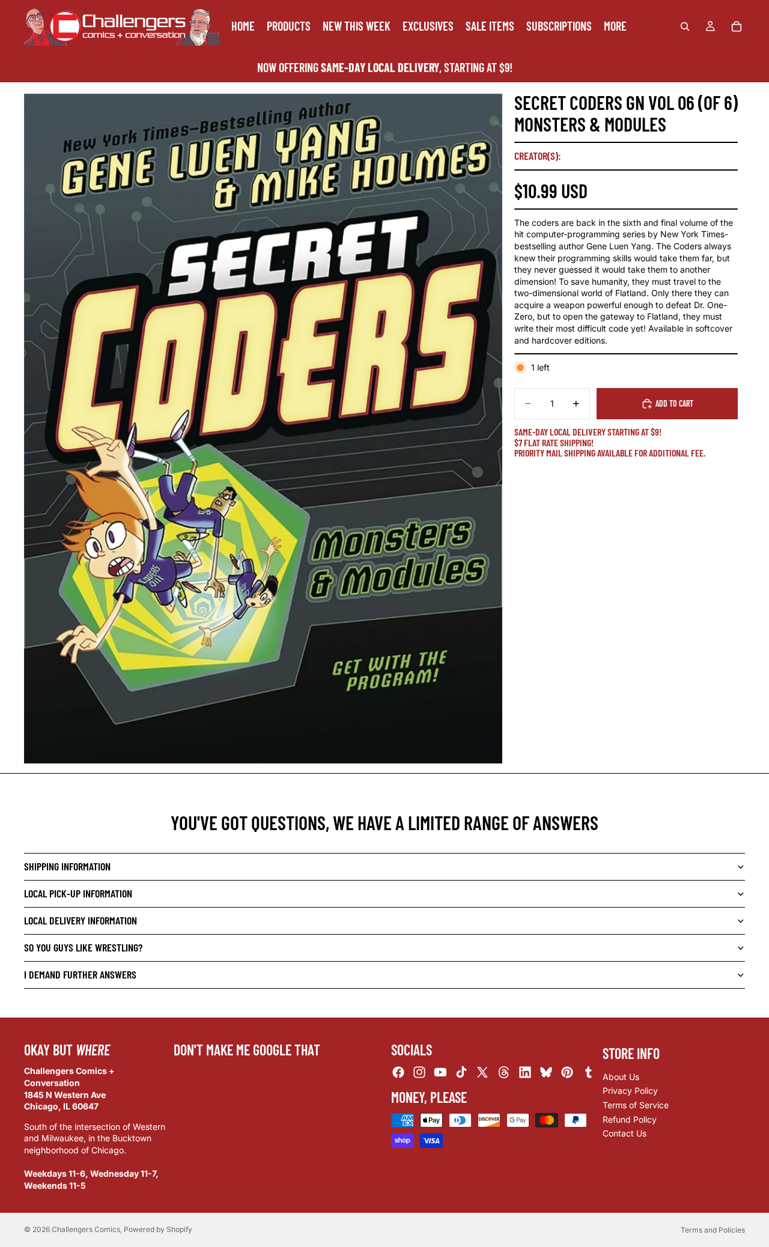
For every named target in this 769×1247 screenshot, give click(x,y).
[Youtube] (440, 1072)
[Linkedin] (525, 1072)
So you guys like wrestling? (83, 947)
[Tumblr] (588, 1072)
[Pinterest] (567, 1072)
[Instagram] (419, 1072)
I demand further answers (80, 974)
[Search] (685, 26)
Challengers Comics (86, 1229)
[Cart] (736, 26)
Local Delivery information (80, 920)
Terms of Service (636, 1105)
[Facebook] (398, 1072)
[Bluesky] (546, 1072)
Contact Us (624, 1133)
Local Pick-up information (78, 893)
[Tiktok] (461, 1072)
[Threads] (504, 1072)
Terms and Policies (713, 1229)
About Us (621, 1077)
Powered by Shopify (158, 1229)
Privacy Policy (630, 1090)
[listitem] (615, 26)
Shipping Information (67, 866)
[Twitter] (482, 1072)
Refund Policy (630, 1119)
